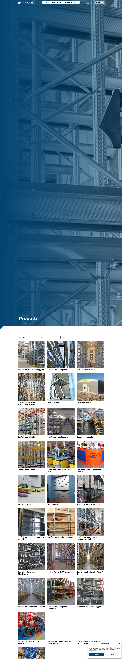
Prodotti (59, 2)
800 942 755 (89, 3)
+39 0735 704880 (90, 1)
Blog (75, 2)
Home (47, 2)
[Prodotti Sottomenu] (62, 2)
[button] (119, 643)
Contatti (98, 2)
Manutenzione (68, 2)
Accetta (97, 654)
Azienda (53, 2)
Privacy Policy (101, 656)
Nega (112, 654)
